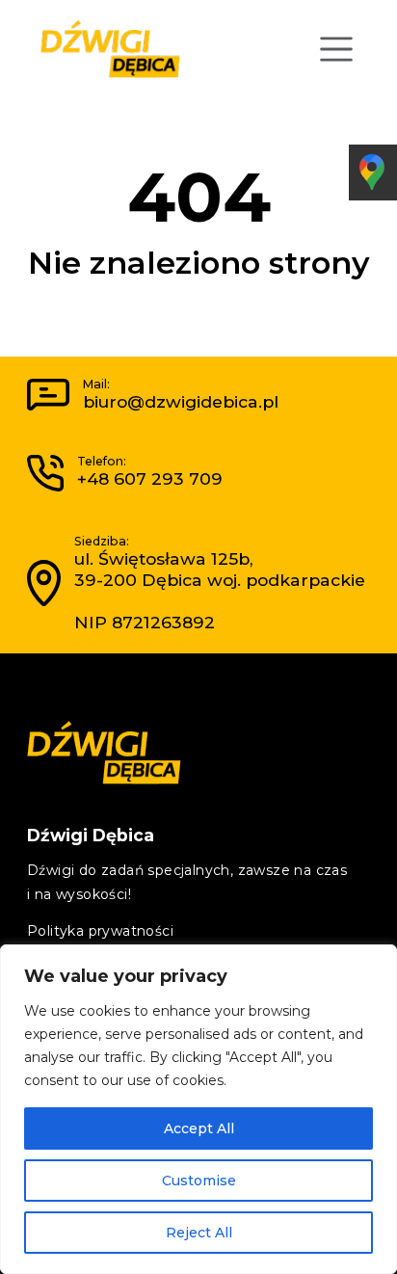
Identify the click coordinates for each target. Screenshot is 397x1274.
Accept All (199, 1128)
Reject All (199, 1232)
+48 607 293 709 (150, 478)
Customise (199, 1180)
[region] (198, 1109)
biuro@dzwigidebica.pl (180, 401)
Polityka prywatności (100, 931)
